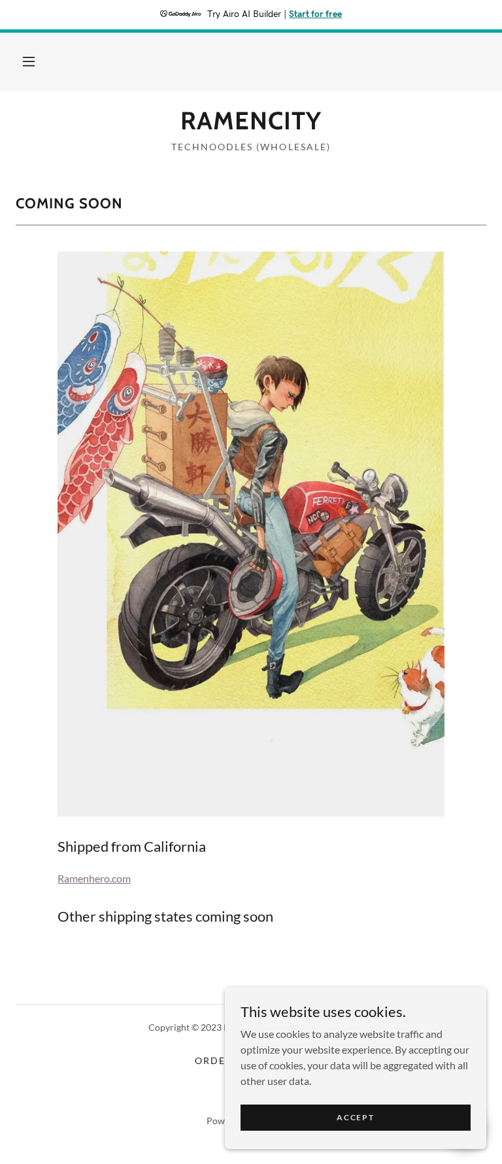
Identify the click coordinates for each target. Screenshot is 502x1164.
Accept (355, 1117)
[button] (29, 61)
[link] (251, 125)
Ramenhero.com (94, 878)
